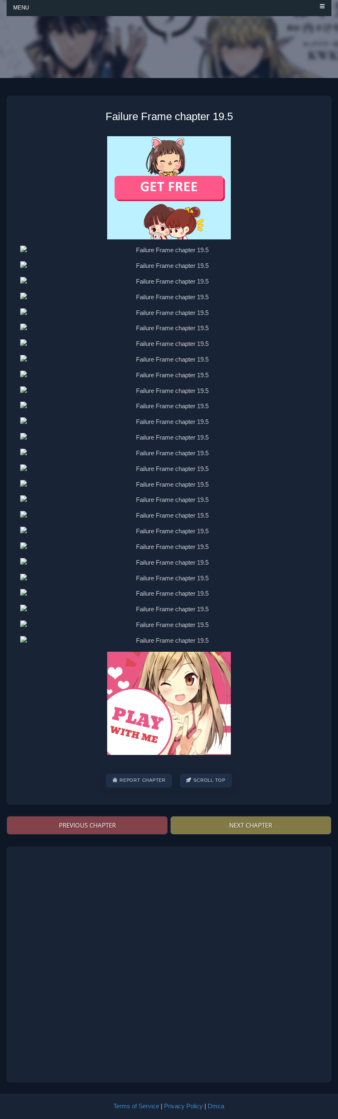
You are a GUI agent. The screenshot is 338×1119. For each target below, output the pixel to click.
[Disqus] (169, 963)
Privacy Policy (183, 1106)
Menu (21, 8)
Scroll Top (209, 780)
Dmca (216, 1106)
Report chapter (143, 780)
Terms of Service (136, 1106)
